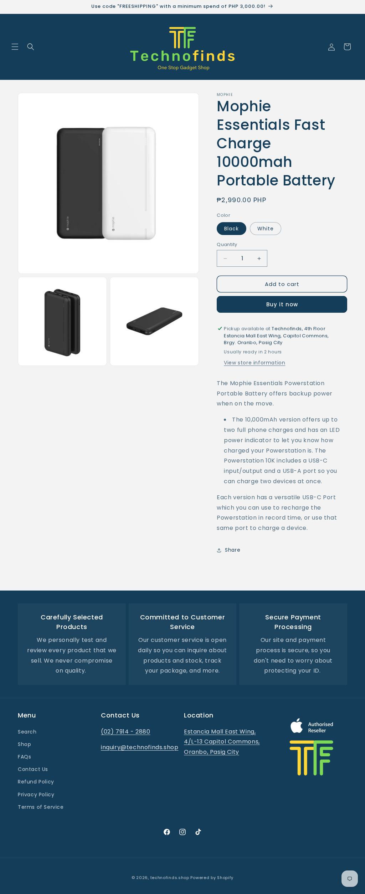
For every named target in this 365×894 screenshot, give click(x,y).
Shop (24, 744)
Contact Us (33, 769)
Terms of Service (41, 807)
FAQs (24, 756)
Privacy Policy (36, 794)
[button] (15, 47)
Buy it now (282, 304)
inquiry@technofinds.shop (139, 747)
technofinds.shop (169, 877)
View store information (254, 362)
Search (27, 731)
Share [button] (232, 549)
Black (231, 228)
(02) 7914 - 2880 (125, 731)
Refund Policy (36, 781)
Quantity (227, 244)
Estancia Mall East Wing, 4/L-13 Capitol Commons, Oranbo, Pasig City (222, 741)
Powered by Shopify (211, 877)
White (265, 228)
